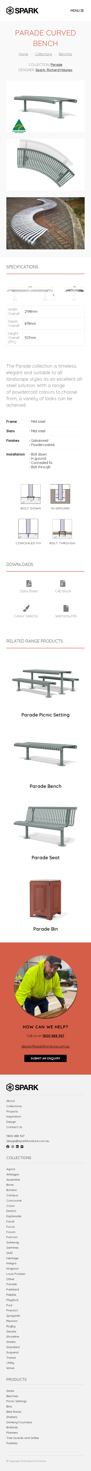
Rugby (10, 1326)
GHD (9, 1253)
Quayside (13, 1315)
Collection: (39, 65)
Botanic (11, 1190)
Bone (10, 1185)
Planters (12, 1432)
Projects (12, 1111)
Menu (75, 10)
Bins (9, 1406)
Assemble (13, 1179)
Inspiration (13, 1116)
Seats (10, 1391)
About (10, 1101)
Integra (11, 1263)
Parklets (12, 1443)
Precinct (12, 1310)
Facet (10, 1221)
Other (10, 1279)
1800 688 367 (15, 1136)
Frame (11, 421)
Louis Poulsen (15, 1274)
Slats (10, 431)
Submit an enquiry (45, 1058)
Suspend (12, 1352)
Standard (12, 1347)
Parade (56, 65)
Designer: (27, 70)
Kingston (12, 1268)
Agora (10, 1169)
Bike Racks (13, 1412)
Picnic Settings (16, 1401)
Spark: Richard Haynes (54, 70)
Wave (10, 1368)
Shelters (11, 1417)
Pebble (11, 1295)
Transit (11, 1358)
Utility (10, 1363)
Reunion (12, 1321)
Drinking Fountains (19, 1422)
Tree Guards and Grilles (22, 1438)
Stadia (10, 1342)
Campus (12, 1195)
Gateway (12, 1242)
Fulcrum (12, 1237)
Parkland (12, 1289)
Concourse (14, 1200)
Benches (65, 54)
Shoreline (12, 1336)
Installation (15, 454)
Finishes (12, 440)
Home (23, 54)
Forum (10, 1232)
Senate (11, 1331)
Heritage (12, 1258)
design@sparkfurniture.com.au (45, 1046)
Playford (12, 1300)
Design (11, 1122)
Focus (10, 1227)
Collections (43, 54)
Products (16, 1379)
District (11, 1211)
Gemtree (12, 1247)
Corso (10, 1206)
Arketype (12, 1174)
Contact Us (14, 1127)
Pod (9, 1305)
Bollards (12, 1427)
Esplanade (13, 1216)
